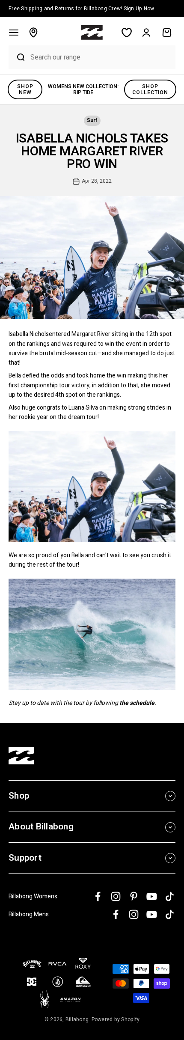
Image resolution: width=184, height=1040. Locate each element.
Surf (92, 120)
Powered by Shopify (116, 1019)
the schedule (136, 702)
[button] (13, 32)
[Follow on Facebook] (98, 896)
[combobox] (101, 57)
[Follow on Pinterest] (133, 896)
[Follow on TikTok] (169, 896)
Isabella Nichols (29, 334)
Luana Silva (83, 407)
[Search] (17, 57)
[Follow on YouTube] (151, 896)
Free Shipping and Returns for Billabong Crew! (81, 8)
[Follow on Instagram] (116, 896)
